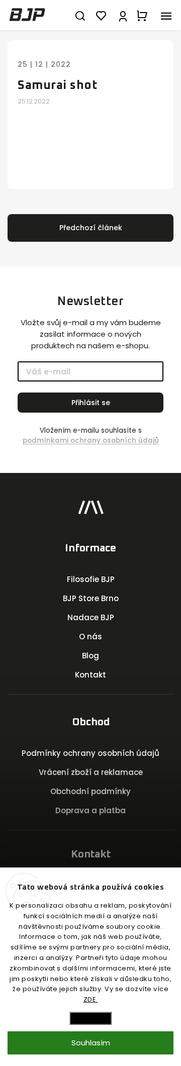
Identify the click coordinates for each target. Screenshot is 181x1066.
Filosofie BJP (91, 579)
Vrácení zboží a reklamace (91, 772)
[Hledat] (79, 15)
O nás (90, 636)
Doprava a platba (90, 810)
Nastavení (90, 1018)
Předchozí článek (90, 228)
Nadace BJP (90, 617)
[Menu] (166, 15)
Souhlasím (90, 1042)
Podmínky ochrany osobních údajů (90, 753)
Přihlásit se (90, 403)
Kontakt (90, 674)
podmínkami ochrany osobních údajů (91, 440)
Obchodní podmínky (90, 791)
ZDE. (90, 999)
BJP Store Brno (91, 598)
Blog (90, 655)
